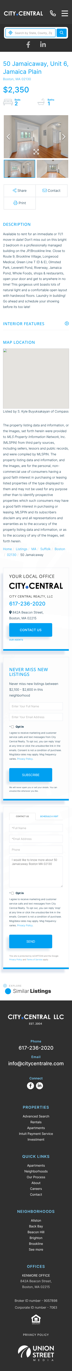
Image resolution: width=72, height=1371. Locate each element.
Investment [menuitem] (36, 1139)
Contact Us (31, 630)
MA (33, 549)
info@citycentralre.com (36, 1061)
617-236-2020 (53, 13)
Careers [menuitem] (36, 1189)
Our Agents (16, 640)
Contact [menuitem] (36, 1194)
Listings (21, 549)
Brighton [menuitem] (36, 1238)
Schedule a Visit (49, 816)
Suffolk (45, 549)
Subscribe (31, 775)
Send (30, 941)
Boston (60, 549)
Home (7, 549)
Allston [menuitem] (36, 1220)
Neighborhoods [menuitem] (36, 1171)
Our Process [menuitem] (36, 1177)
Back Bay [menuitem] (36, 1226)
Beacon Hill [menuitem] (36, 1232)
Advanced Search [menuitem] (36, 1116)
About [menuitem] (35, 1183)
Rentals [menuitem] (36, 1122)
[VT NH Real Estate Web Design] (36, 1353)
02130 (11, 555)
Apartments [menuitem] (36, 1128)
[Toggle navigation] (65, 13)
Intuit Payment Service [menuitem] (36, 1134)
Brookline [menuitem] (36, 1244)
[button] (62, 33)
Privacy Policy (25, 758)
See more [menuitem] (36, 1249)
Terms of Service (35, 959)
